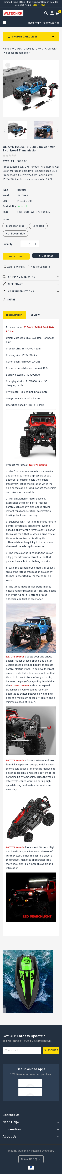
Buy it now (46, 256)
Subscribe (51, 1050)
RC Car (22, 190)
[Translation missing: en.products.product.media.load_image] (17, 130)
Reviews (35, 315)
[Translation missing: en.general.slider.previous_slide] (4, 131)
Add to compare (40, 266)
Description (14, 315)
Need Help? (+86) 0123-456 (44, 22)
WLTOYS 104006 (40, 212)
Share (11, 299)
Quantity (7, 244)
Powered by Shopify (42, 1150)
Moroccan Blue (15, 225)
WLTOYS (23, 195)
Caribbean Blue (15, 233)
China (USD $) (29, 1159)
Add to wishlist (16, 266)
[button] (46, 13)
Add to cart (16, 256)
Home (6, 48)
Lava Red (38, 225)
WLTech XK (24, 1150)
